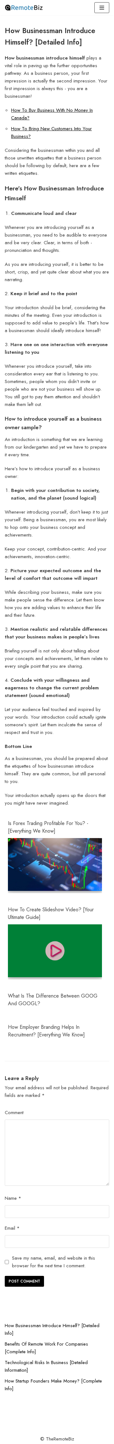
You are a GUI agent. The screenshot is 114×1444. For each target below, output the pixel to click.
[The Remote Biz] (24, 7)
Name (13, 1198)
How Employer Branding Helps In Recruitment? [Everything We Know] (46, 1030)
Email (12, 1228)
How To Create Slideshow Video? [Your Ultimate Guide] (51, 913)
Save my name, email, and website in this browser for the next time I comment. (53, 1262)
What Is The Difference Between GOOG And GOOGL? (53, 999)
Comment (14, 1112)
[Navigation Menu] (101, 7)
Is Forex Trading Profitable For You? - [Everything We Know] (48, 827)
